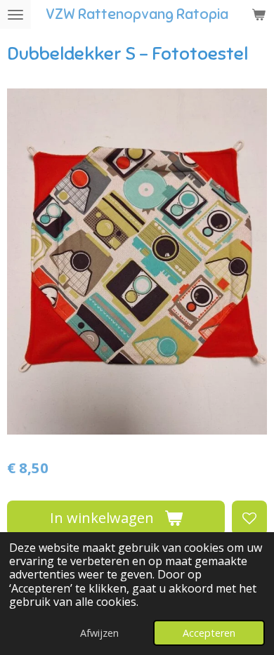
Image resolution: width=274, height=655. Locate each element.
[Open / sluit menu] (15, 14)
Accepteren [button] (209, 633)
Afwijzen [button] (99, 633)
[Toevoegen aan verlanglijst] (249, 518)
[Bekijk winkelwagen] (258, 14)
